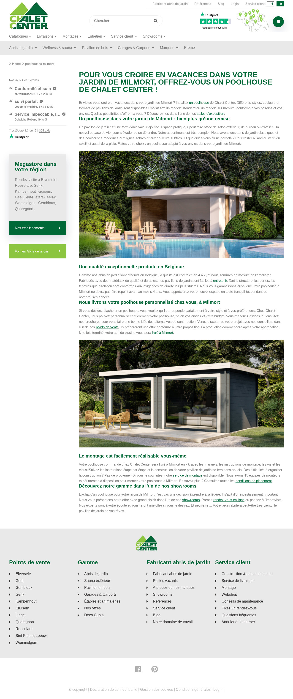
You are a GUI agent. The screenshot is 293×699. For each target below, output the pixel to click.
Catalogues (18, 36)
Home (16, 64)
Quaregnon (25, 622)
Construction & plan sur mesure (247, 574)
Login (235, 3)
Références (202, 3)
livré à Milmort (162, 332)
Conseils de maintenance (242, 601)
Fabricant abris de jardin (170, 3)
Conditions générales (193, 689)
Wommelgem (26, 642)
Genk (20, 594)
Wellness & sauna (58, 48)
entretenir (220, 280)
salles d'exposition (210, 113)
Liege (20, 615)
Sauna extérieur (97, 581)
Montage (229, 587)
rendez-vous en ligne (228, 500)
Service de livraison (238, 581)
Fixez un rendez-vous (239, 608)
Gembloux (24, 587)
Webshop (229, 594)
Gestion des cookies (156, 689)
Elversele (23, 574)
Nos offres (92, 608)
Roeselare (24, 629)
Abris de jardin (21, 48)
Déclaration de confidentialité (113, 689)
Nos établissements (30, 228)
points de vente (107, 327)
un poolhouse (199, 102)
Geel (19, 581)
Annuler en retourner (238, 622)
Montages (70, 36)
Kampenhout (26, 601)
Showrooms (152, 36)
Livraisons (45, 36)
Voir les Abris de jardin (31, 251)
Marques (167, 48)
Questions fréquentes (239, 615)
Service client (255, 3)
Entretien (94, 36)
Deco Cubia (94, 615)
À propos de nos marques (174, 587)
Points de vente (29, 562)
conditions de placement (254, 481)
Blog (221, 3)
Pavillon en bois (95, 48)
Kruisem (22, 608)
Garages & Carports (134, 48)
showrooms (191, 500)
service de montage (187, 475)
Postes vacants (165, 581)
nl (272, 3)
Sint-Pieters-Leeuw (31, 636)
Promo (189, 47)
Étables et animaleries (102, 601)
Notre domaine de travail (173, 622)
